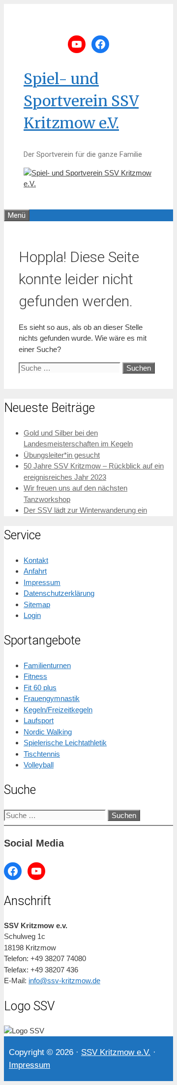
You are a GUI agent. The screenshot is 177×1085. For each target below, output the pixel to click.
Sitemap (37, 604)
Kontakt (36, 560)
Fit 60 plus (40, 687)
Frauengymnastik (52, 698)
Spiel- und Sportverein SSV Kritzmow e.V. (81, 100)
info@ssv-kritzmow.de (64, 980)
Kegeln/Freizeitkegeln (58, 709)
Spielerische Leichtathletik (65, 742)
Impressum (42, 582)
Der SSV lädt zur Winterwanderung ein (85, 510)
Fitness (35, 676)
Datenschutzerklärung (59, 593)
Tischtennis (42, 754)
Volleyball (39, 765)
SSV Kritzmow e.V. (115, 1052)
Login (32, 615)
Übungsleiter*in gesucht (62, 455)
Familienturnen (47, 665)
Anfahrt (35, 571)
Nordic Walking (48, 732)
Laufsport (39, 720)
